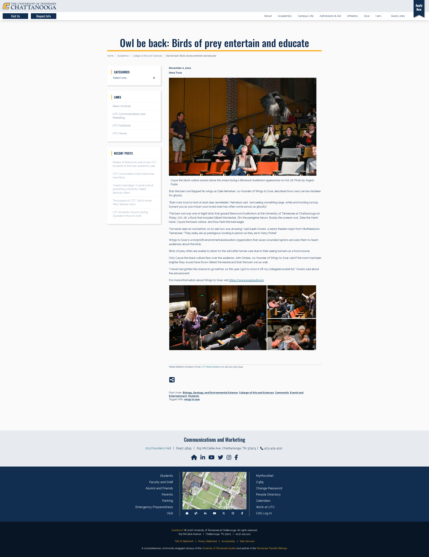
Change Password (269, 488)
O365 (260, 482)
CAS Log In (264, 513)
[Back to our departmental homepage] (187, 513)
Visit (170, 513)
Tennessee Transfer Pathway (272, 548)
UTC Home (120, 133)
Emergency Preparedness (154, 507)
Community (282, 392)
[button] (406, 6)
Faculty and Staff (161, 482)
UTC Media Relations (211, 367)
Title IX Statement (184, 541)
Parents (167, 494)
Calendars (263, 500)
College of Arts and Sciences (256, 392)
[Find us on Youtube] (214, 513)
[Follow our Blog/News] (196, 513)
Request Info (43, 16)
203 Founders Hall (158, 448)
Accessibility (228, 541)
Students (193, 396)
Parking (167, 500)
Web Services (247, 541)
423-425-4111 (273, 448)
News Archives (122, 106)
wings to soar (192, 399)
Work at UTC (265, 507)
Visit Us (15, 16)
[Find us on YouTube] (211, 458)
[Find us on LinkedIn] (203, 458)
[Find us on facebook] (236, 458)
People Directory (268, 494)
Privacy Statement (207, 541)
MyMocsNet (264, 475)
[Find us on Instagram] (229, 458)
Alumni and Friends (159, 488)
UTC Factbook (122, 125)
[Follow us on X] (223, 513)
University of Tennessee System (219, 548)
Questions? (178, 530)
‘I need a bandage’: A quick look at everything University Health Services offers (133, 189)
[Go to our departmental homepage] (194, 458)
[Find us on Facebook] (242, 513)
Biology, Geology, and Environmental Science (210, 392)
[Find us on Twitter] (221, 458)
